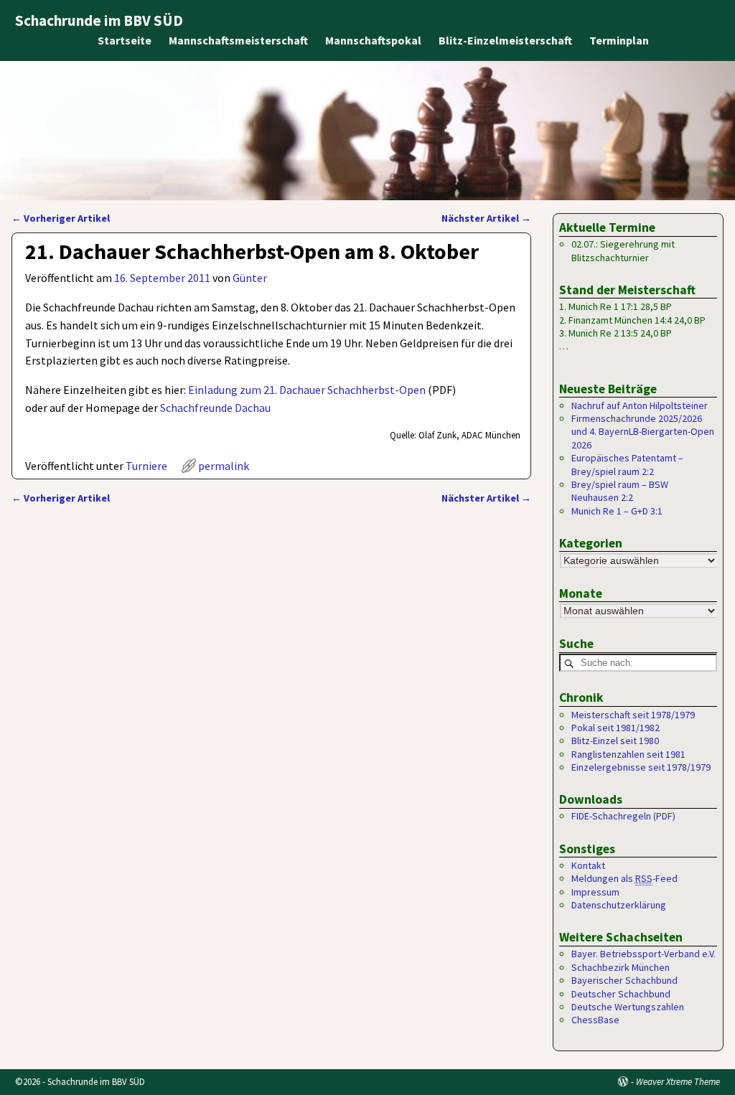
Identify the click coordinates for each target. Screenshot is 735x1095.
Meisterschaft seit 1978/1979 (633, 714)
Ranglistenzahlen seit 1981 (628, 754)
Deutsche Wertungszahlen (627, 1006)
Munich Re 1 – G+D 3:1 (617, 510)
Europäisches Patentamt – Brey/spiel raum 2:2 (627, 464)
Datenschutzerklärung (618, 904)
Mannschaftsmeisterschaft (238, 40)
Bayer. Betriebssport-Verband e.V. (643, 953)
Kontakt (588, 865)
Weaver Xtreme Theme (678, 1082)
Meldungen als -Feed (624, 878)
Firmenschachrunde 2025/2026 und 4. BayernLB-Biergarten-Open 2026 (642, 431)
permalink (223, 466)
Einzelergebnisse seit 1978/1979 (641, 767)
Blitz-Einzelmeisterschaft (505, 40)
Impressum (595, 891)
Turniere (146, 466)
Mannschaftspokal (373, 40)
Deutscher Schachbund (620, 993)
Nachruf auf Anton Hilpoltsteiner (639, 405)
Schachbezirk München (620, 967)
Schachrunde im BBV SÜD (99, 20)
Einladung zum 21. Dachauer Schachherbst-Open (307, 389)
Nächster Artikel (486, 218)
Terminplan (619, 40)
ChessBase (595, 1019)
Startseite (124, 40)
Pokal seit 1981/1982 (615, 727)
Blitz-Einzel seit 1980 (615, 740)
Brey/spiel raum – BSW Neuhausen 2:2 (619, 491)
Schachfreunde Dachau (215, 407)
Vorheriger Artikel (60, 218)
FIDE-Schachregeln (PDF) (623, 815)
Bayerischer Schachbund (624, 980)
